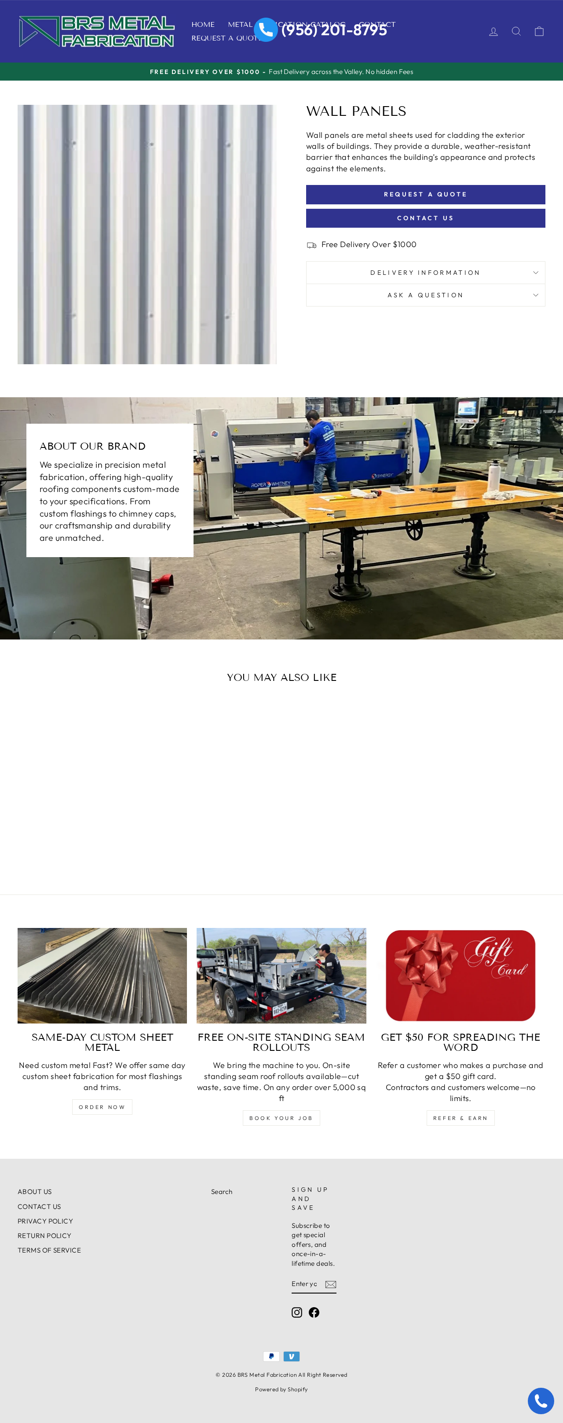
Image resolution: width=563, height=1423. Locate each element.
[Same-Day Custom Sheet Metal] (102, 976)
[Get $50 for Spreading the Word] (460, 976)
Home (203, 24)
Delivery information (425, 273)
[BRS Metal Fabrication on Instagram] (297, 1312)
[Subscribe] (330, 1284)
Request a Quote (227, 38)
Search (222, 1191)
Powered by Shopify (281, 1389)
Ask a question (426, 295)
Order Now (102, 1107)
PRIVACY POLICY (45, 1221)
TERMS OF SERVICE (49, 1250)
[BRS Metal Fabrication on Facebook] (314, 1312)
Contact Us (425, 218)
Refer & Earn (460, 1118)
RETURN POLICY (45, 1235)
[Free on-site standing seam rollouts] (281, 976)
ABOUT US (35, 1191)
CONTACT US (39, 1206)
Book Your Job (281, 1118)
